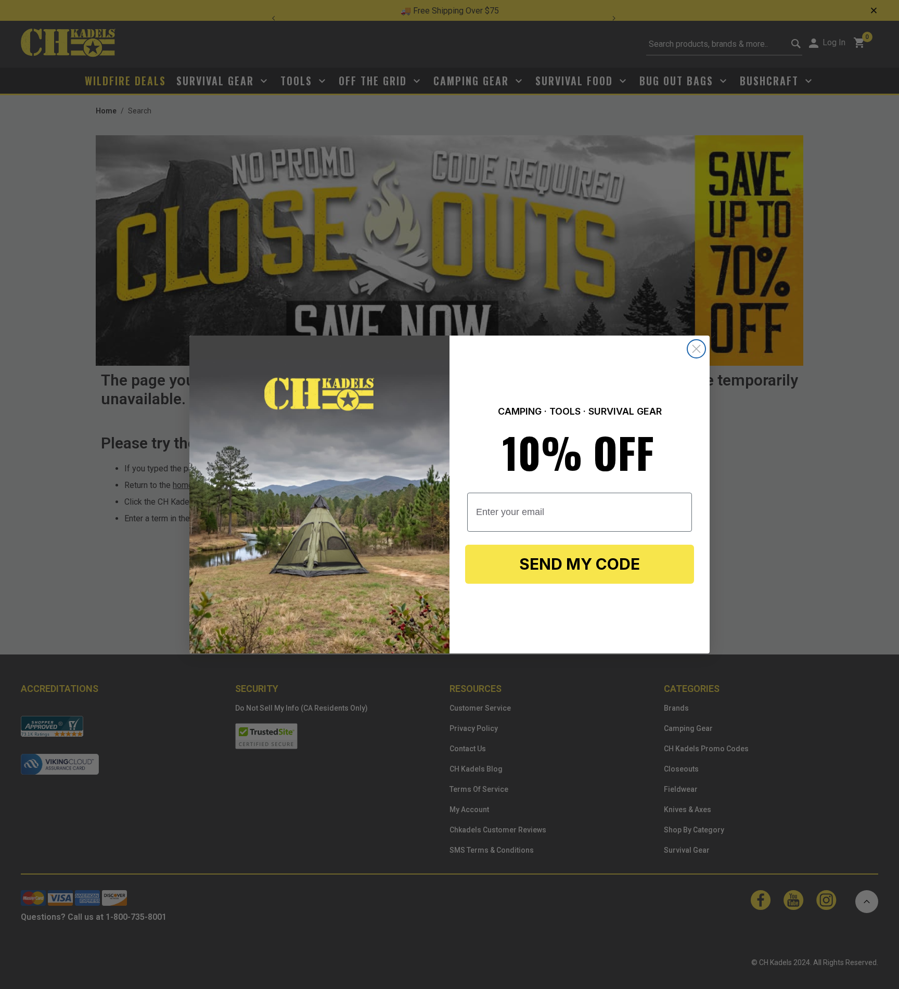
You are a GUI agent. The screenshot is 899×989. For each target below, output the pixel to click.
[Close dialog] (696, 349)
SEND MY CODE (579, 564)
